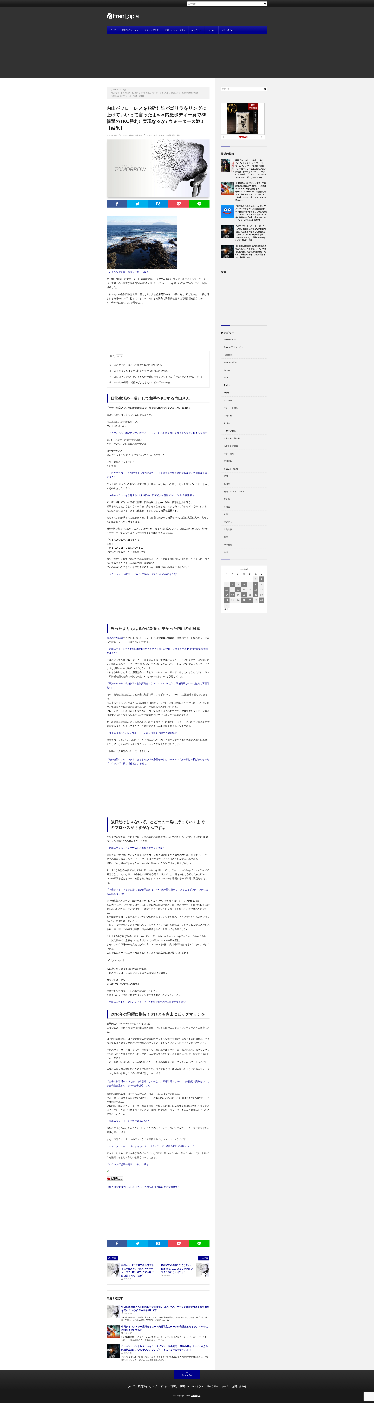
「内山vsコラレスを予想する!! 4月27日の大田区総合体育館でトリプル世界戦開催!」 (151, 495)
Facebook (228, 354)
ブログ (113, 30)
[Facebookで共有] (117, 204)
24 (226, 600)
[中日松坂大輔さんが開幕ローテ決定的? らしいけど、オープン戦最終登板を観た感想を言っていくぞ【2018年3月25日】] (113, 1311)
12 (238, 589)
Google (227, 370)
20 (244, 595)
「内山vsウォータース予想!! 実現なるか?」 (129, 1121)
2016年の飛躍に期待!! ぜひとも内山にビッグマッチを (140, 382)
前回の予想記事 (115, 637)
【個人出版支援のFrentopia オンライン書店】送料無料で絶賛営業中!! (143, 1187)
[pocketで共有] (178, 204)
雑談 (140, 135)
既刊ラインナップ (130, 30)
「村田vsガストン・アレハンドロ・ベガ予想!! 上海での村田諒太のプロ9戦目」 (148, 1001)
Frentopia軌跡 (230, 362)
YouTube (228, 400)
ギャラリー (196, 30)
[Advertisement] (187, 56)
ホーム (211, 30)
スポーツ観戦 (152, 135)
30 (261, 600)
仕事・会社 (229, 453)
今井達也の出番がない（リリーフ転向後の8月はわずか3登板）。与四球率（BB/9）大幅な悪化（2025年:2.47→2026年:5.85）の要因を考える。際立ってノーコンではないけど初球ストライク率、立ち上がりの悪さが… (250, 191)
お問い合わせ (227, 30)
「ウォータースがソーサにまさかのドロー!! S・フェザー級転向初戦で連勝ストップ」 (151, 1146)
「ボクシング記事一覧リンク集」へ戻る (128, 272)
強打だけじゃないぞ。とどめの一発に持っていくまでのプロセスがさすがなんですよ (157, 376)
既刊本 (227, 484)
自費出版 (228, 529)
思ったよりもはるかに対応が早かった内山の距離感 (139, 370)
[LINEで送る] (199, 204)
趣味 (136, 135)
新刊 (226, 476)
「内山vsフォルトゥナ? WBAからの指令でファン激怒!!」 (136, 848)
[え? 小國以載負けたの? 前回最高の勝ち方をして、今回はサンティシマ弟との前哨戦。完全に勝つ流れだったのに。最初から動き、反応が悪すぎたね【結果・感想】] (227, 251)
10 (226, 589)
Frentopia (195, 1395)
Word (226, 392)
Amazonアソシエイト (233, 347)
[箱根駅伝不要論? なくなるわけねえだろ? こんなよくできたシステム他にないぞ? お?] (202, 1270)
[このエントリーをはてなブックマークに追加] (158, 204)
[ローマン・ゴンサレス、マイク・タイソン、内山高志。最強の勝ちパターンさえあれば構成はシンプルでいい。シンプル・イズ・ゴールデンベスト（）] (113, 1351)
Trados (227, 385)
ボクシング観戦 (151, 30)
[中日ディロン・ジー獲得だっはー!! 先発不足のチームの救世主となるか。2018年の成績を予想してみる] (113, 1331)
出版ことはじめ (231, 468)
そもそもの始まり (232, 438)
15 (255, 589)
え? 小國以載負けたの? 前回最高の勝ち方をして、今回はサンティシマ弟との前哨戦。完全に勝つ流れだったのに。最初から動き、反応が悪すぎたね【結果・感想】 (250, 252)
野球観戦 (228, 544)
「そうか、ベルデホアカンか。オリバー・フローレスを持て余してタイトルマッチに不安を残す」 (158, 432)
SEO (226, 377)
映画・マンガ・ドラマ (175, 30)
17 (226, 595)
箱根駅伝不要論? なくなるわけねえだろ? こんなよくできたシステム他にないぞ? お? (177, 1268)
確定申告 (228, 522)
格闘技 (227, 506)
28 (250, 600)
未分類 (227, 499)
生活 (226, 514)
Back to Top (187, 1375)
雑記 (174, 135)
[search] (265, 3)
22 (255, 595)
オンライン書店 (231, 408)
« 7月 (226, 609)
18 (232, 595)
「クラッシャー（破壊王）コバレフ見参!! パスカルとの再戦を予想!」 (143, 574)
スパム (227, 423)
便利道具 (228, 461)
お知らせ (228, 415)
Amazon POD (230, 339)
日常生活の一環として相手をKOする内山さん (136, 364)
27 (244, 600)
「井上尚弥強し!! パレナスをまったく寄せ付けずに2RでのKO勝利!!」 (143, 733)
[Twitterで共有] (137, 204)
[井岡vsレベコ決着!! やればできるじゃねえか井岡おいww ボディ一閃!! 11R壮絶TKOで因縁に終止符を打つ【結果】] (113, 1270)
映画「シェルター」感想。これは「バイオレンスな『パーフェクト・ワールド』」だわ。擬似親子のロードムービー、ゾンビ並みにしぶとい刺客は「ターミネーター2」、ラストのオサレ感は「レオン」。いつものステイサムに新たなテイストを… (251, 168)
